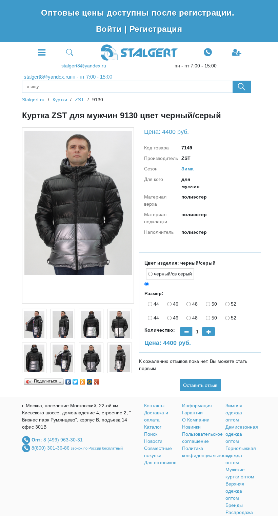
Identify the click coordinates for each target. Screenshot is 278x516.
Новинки (191, 427)
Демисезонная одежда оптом (241, 434)
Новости (153, 441)
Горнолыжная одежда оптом (240, 455)
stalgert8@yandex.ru (83, 65)
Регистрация (156, 29)
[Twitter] (75, 380)
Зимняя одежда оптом (233, 412)
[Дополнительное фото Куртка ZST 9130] (34, 324)
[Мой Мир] (89, 380)
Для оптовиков (160, 462)
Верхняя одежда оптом (234, 491)
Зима (187, 168)
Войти (110, 29)
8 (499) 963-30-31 (63, 439)
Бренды (234, 505)
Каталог (152, 427)
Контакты (154, 405)
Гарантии (192, 412)
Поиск (150, 434)
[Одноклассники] (82, 380)
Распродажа (239, 512)
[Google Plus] (96, 380)
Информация (197, 405)
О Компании (196, 419)
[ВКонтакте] (68, 380)
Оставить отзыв (200, 385)
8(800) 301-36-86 (51, 448)
